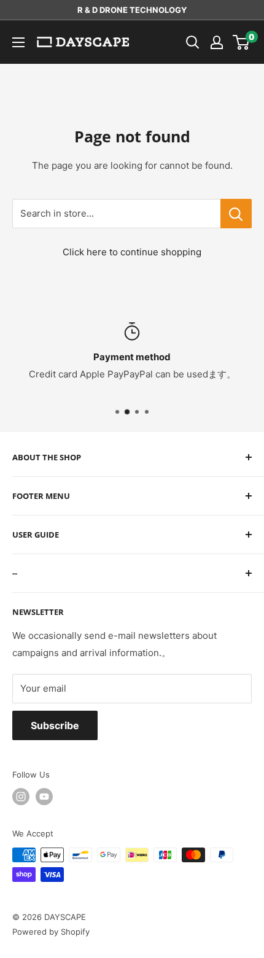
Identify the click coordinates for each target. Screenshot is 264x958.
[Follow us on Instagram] (20, 796)
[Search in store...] (236, 213)
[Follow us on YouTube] (44, 796)
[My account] (217, 42)
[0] (241, 42)
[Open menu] (18, 42)
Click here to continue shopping (132, 252)
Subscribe (55, 725)
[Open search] (193, 42)
